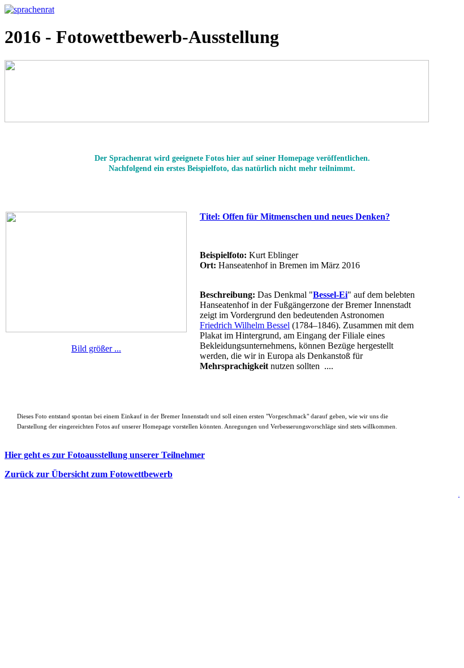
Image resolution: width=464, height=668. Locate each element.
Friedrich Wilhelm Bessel (245, 325)
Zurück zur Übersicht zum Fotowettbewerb (89, 474)
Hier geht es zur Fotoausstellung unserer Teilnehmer (105, 455)
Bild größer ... (96, 348)
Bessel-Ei (330, 294)
